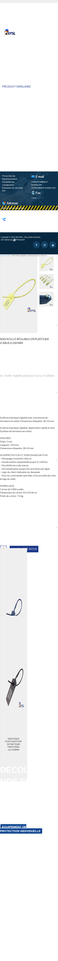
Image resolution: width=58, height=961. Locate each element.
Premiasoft (20, 240)
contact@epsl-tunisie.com (43, 187)
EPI (4, 190)
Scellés (8, 255)
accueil (2, 255)
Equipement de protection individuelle (20, 829)
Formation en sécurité (12, 188)
